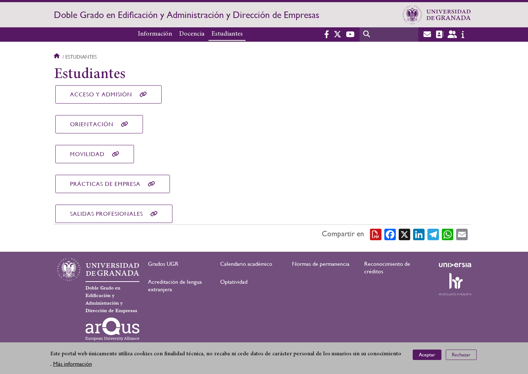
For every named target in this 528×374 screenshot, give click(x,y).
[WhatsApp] (447, 234)
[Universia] (455, 265)
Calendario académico (246, 263)
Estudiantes (227, 34)
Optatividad (233, 281)
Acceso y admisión (101, 94)
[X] (404, 234)
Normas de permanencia (320, 263)
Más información (72, 363)
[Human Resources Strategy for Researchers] (455, 284)
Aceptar (427, 354)
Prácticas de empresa (105, 184)
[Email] (462, 234)
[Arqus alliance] (112, 329)
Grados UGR (163, 263)
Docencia (191, 34)
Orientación (92, 124)
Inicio (57, 56)
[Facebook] (390, 234)
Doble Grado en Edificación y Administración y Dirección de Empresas (186, 14)
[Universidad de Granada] (436, 14)
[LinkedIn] (419, 234)
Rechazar (461, 354)
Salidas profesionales (106, 213)
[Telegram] (433, 234)
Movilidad (87, 154)
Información (155, 34)
